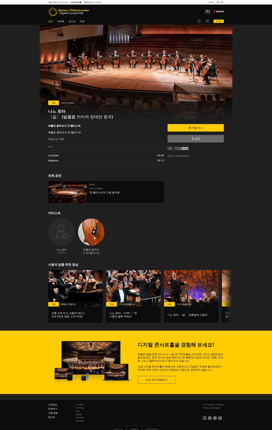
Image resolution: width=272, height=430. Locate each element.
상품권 (78, 414)
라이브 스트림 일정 (211, 408)
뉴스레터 (79, 404)
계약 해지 (80, 417)
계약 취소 (80, 421)
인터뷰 (60, 21)
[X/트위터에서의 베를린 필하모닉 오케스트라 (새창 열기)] (215, 418)
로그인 (218, 21)
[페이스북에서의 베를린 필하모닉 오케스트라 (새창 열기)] (210, 418)
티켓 (82, 21)
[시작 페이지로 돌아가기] (68, 11)
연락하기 (52, 408)
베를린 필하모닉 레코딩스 (93, 2)
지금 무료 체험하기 (157, 379)
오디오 (72, 21)
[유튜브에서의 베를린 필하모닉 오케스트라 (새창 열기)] (205, 418)
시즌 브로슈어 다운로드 (213, 404)
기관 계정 (80, 408)
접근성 (51, 417)
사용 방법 (53, 412)
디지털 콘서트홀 (75, 2)
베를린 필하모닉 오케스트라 (58, 2)
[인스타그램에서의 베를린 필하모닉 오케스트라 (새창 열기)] (220, 418)
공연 (50, 21)
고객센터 (211, 2)
